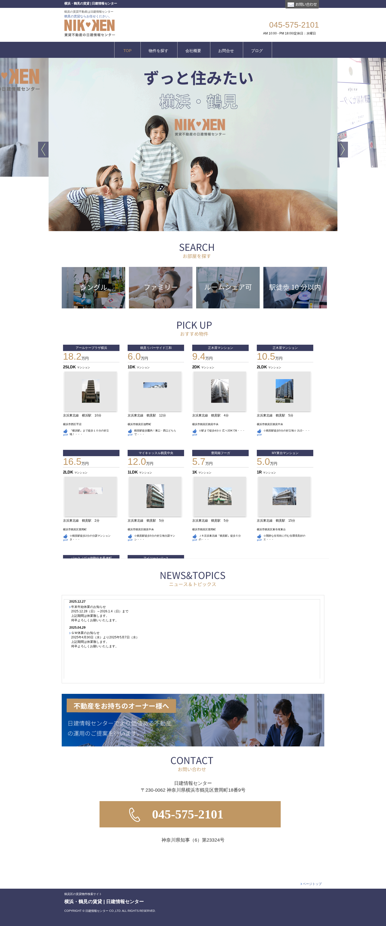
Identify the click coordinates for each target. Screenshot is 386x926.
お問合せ (302, 4)
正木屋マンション (220, 348)
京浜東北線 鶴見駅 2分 (83, 520)
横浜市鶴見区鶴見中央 (205, 424)
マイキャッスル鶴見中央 (156, 453)
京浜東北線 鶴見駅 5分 (276, 415)
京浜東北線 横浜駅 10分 (84, 415)
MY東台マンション (285, 453)
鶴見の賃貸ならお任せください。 (88, 16)
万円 (76, 358)
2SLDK (70, 367)
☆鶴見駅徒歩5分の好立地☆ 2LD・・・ (286, 430)
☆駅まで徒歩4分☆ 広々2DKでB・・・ (222, 430)
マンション (83, 367)
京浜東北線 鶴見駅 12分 (148, 415)
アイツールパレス (156, 558)
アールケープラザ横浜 (91, 348)
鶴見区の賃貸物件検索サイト (83, 894)
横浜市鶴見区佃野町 (139, 424)
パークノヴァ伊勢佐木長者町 (91, 558)
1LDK (133, 472)
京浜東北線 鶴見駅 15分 (277, 520)
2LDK (262, 367)
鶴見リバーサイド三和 (156, 348)
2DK (196, 367)
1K (195, 472)
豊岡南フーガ (220, 453)
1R (260, 472)
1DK (132, 367)
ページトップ (312, 884)
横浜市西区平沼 (72, 424)
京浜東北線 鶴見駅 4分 (212, 415)
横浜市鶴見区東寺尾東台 (271, 529)
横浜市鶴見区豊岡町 (75, 529)
